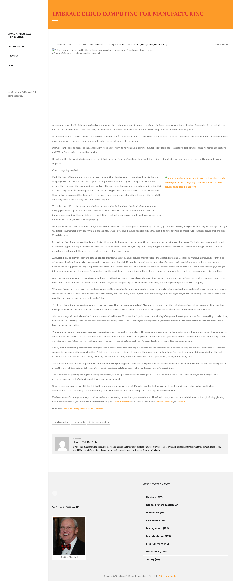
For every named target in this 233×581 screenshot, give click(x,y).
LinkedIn (181, 401)
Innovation (152, 512)
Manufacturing (155, 536)
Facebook (168, 401)
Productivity (153, 551)
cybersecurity (79, 422)
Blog (11, 65)
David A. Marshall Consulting (19, 35)
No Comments (221, 44)
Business (151, 497)
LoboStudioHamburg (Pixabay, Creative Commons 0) (84, 408)
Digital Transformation (160, 504)
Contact (13, 55)
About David (16, 46)
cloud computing (61, 422)
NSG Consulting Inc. (168, 576)
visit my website (123, 401)
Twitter (158, 401)
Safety (150, 559)
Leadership (153, 520)
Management (154, 528)
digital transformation (99, 422)
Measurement (154, 543)
